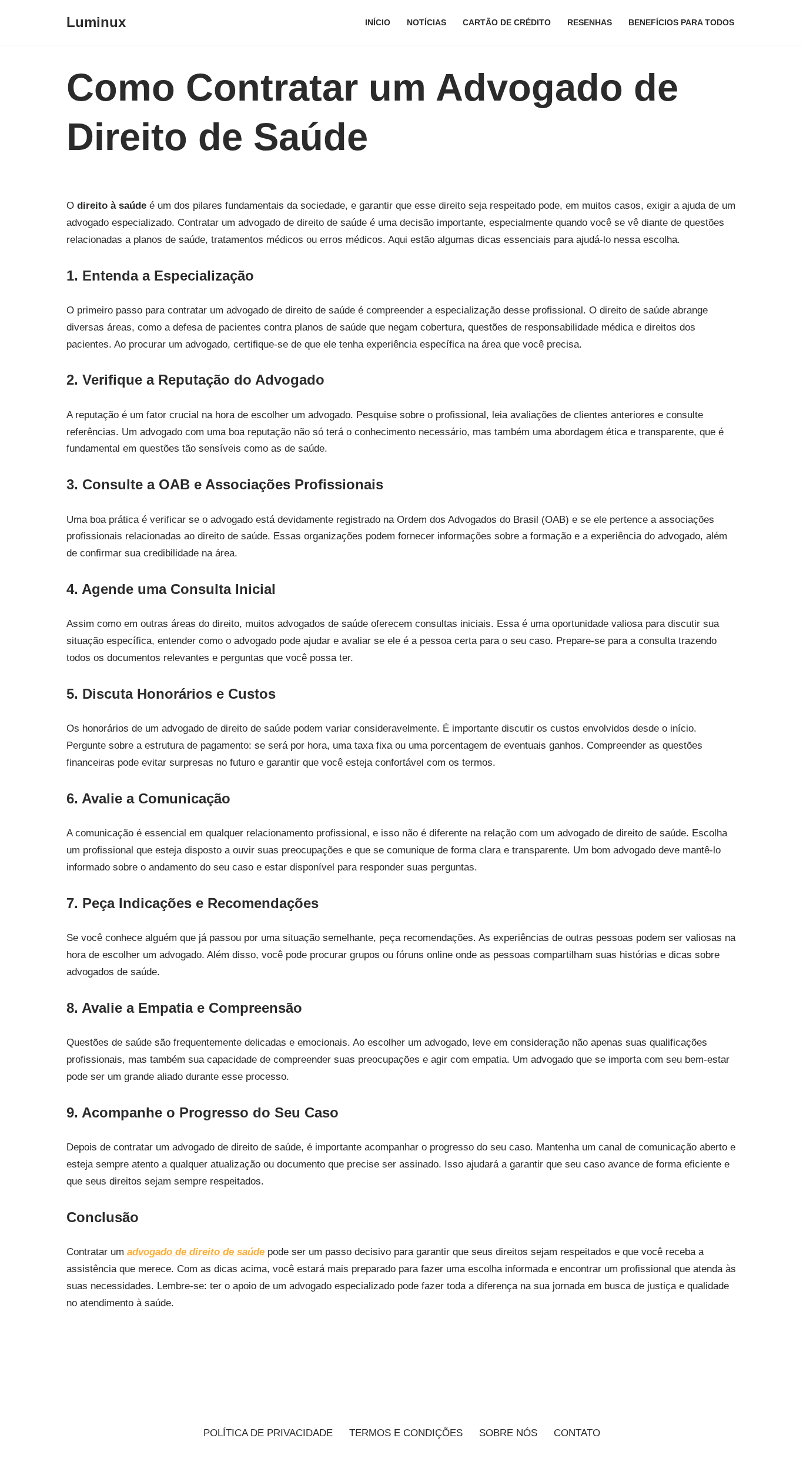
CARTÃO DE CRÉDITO (507, 22)
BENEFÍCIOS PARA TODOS (681, 22)
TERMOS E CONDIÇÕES (406, 1433)
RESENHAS (589, 22)
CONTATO (577, 1433)
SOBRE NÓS (508, 1433)
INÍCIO (377, 22)
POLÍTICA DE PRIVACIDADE (268, 1433)
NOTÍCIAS (426, 22)
